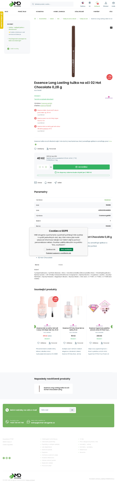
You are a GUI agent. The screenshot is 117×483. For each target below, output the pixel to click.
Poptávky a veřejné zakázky (51, 444)
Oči (58, 19)
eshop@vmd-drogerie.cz (43, 422)
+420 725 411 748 (17, 422)
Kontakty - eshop (85, 444)
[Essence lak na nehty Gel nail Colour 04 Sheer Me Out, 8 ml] (47, 307)
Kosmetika (42, 19)
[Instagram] (10, 458)
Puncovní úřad (46, 466)
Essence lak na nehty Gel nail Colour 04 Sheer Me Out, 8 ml (47, 329)
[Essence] (108, 114)
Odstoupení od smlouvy (49, 439)
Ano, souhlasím (66, 249)
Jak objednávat (47, 447)
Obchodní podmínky (48, 442)
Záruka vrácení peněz (49, 460)
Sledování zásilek (47, 463)
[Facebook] (4, 458)
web (48, 106)
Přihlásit (72, 410)
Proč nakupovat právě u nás (89, 442)
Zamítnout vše (50, 249)
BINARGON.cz (110, 479)
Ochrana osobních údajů (50, 455)
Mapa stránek (30, 480)
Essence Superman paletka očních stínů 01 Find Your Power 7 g (99, 329)
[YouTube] (7, 458)
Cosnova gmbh (46, 103)
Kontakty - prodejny (86, 447)
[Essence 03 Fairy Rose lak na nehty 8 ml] (73, 307)
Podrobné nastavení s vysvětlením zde (58, 253)
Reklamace (83, 450)
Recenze (82, 452)
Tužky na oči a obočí (69, 19)
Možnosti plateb (47, 450)
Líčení (52, 19)
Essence (43, 106)
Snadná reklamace (48, 458)
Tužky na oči (84, 19)
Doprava (44, 452)
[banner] (15, 4)
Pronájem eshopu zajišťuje (97, 479)
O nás (82, 439)
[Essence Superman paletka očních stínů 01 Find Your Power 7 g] (99, 307)
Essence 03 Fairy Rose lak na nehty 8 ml (73, 329)
